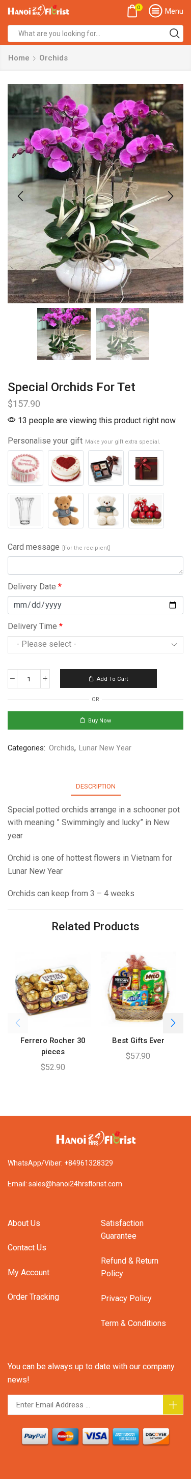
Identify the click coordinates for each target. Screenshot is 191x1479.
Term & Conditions (133, 1323)
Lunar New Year (105, 747)
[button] (20, 196)
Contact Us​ (27, 1247)
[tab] (96, 786)
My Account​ (28, 1272)
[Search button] (175, 33)
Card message (59, 547)
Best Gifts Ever (138, 1040)
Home (19, 57)
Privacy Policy (126, 1298)
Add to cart (112, 679)
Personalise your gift (84, 441)
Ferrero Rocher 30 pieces (52, 1046)
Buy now (99, 720)
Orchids (53, 57)
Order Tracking (33, 1297)
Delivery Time (35, 626)
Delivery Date (35, 586)
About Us (24, 1223)
